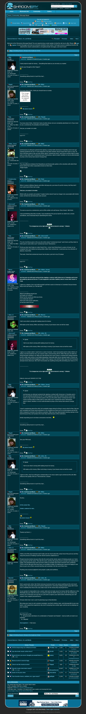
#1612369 (23, 579)
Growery (54, 25)
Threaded (57, 39)
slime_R (43, 333)
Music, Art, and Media (24, 39)
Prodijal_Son (53, 647)
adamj (51, 655)
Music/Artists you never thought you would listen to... (27, 655)
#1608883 (23, 271)
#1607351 (23, 59)
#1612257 (23, 549)
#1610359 (23, 493)
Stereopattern (24, 623)
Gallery (49, 11)
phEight (52, 676)
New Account (54, 8)
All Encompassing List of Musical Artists (24, 647)
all (16, 657)
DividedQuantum (28, 687)
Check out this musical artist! (21, 664)
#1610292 (23, 386)
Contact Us (68, 8)
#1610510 (23, 527)
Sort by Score (22, 690)
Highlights (50, 23)
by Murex (74, 649)
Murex (43, 315)
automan (21, 687)
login (77, 43)
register (14, 45)
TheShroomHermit (52, 670)
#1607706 (23, 181)
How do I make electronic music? (22, 668)
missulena (53, 672)
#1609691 (23, 335)
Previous (64, 39)
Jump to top (12, 631)
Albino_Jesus (45, 269)
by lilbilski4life (74, 662)
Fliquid (43, 117)
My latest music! (28, 109)
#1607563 (23, 145)
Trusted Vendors (39, 23)
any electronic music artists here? (22, 651)
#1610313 (23, 434)
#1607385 (23, 86)
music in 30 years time (19, 672)
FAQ (66, 23)
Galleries (59, 23)
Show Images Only (13, 690)
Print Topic (29, 690)
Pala (42, 179)
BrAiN (51, 651)
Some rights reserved (52, 709)
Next (76, 39)
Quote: (26, 339)
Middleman (16, 687)
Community (36, 11)
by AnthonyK (74, 674)
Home (11, 11)
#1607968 (23, 206)
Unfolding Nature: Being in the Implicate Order (26, 51)
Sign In (38, 21)
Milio (42, 84)
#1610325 (23, 457)
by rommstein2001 (74, 678)
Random (46, 25)
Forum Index (16, 23)
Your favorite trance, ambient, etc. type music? (26, 676)
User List (73, 23)
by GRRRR (74, 653)
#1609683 (23, 316)
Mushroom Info (24, 11)
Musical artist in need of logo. (20, 660)
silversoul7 (44, 236)
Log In (61, 8)
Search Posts (27, 23)
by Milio (74, 666)
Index (71, 39)
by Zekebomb (73, 669)
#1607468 (23, 118)
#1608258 (23, 237)
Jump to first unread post (15, 55)
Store (39, 25)
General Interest (12, 39)
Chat (32, 25)
